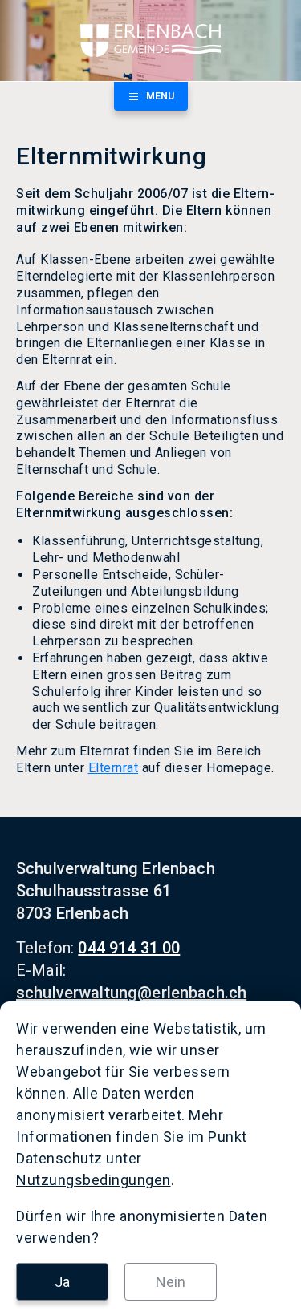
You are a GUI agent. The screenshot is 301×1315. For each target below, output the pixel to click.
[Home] (150, 40)
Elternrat (113, 767)
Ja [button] (62, 1281)
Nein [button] (170, 1281)
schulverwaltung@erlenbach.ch (131, 992)
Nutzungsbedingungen (93, 1179)
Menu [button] (160, 96)
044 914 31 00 (129, 947)
